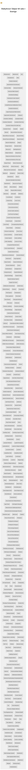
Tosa (20, 719)
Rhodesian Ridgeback (8, 592)
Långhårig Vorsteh (18, 453)
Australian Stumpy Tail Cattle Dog (13, 125)
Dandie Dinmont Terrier (13, 251)
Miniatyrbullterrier (19, 476)
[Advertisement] (14, 30)
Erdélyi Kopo (20, 285)
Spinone (6, 671)
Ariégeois (20, 115)
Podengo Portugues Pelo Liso (10, 565)
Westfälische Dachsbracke (9, 760)
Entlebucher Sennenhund (9, 285)
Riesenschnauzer (19, 592)
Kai (19, 412)
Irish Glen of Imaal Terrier (17, 378)
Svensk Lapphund (17, 698)
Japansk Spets (18, 405)
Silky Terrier (8, 647)
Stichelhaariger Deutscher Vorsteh (13, 681)
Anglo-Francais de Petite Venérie (13, 111)
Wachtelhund (9, 743)
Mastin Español (7, 473)
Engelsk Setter (18, 275)
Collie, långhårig (8, 241)
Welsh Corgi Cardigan (13, 746)
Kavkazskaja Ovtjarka (18, 415)
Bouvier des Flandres (17, 183)
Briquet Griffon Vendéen (16, 190)
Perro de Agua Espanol (13, 528)
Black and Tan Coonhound (9, 169)
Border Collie (20, 173)
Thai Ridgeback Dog (8, 712)
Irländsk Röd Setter (9, 388)
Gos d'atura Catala (8, 320)
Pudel (14, 582)
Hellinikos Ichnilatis (10, 367)
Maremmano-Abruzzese (10, 470)
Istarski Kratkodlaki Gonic (18, 395)
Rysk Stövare (19, 606)
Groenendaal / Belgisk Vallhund (13, 347)
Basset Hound (20, 139)
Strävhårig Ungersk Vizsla (13, 691)
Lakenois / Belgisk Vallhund (18, 446)
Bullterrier (21, 193)
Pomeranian (21, 572)
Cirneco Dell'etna (8, 234)
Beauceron (8, 149)
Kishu (19, 422)
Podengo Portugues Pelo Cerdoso (13, 562)
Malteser (20, 463)
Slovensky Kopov (8, 668)
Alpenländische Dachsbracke (13, 84)
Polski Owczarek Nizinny (16, 569)
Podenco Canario (8, 558)
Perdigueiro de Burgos (13, 521)
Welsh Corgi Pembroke (13, 749)
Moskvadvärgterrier (13, 480)
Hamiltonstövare (13, 360)
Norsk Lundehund (18, 494)
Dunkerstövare (9, 268)
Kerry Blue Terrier (17, 418)
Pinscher (8, 555)
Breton (20, 186)
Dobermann (8, 258)
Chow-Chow (19, 231)
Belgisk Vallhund (9, 152)
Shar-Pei (5, 640)
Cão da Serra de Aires (13, 207)
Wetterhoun (20, 760)
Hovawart (9, 374)
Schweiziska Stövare (8, 630)
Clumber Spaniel (18, 234)
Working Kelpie (16, 763)
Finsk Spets (18, 296)
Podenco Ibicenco (18, 558)
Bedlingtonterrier (17, 149)
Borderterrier (10, 176)
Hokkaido (19, 367)
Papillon (22, 514)
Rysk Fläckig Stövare (9, 606)
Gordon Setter (18, 316)
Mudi (21, 480)
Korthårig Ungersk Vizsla (18, 432)
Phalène (20, 552)
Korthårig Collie (6, 432)
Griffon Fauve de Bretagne (8, 343)
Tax (8, 705)
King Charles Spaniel (10, 422)
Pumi (11, 586)
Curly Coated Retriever (9, 248)
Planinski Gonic (16, 555)
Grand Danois (20, 326)
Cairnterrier (17, 197)
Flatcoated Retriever (17, 299)
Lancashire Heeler (10, 449)
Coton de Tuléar (18, 241)
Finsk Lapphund (9, 296)
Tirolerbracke (8, 719)
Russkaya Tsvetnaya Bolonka (9, 603)
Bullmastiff (13, 193)
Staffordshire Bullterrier (17, 674)
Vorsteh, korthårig (18, 736)
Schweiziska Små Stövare (17, 627)
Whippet (8, 763)
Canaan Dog (9, 200)
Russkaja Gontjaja (13, 599)
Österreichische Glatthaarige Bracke (13, 507)
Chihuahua (17, 227)
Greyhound (9, 337)
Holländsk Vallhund (19, 371)
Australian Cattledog (8, 118)
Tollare (15, 719)
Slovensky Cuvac (13, 661)
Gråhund (5, 323)
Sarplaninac (5, 620)
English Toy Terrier (13, 282)
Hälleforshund (18, 357)
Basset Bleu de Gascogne (8, 135)
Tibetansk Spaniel (8, 715)
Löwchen (13, 459)
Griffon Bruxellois (20, 340)
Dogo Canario (7, 262)
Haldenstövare (9, 357)
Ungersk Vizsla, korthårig (13, 726)
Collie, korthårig (18, 238)
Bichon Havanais (15, 166)
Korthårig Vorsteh (9, 436)
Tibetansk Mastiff (19, 712)
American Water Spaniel (13, 91)
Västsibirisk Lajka (8, 732)
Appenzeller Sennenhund (9, 115)
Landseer (19, 449)
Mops (5, 480)
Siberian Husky (20, 644)
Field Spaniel (9, 292)
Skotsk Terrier (9, 650)
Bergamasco (18, 152)
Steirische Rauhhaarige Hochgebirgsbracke (13, 678)
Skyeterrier (17, 650)
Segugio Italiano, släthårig (13, 633)
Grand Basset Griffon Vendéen (16, 323)
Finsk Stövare (7, 299)
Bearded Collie (18, 146)
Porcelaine (7, 575)
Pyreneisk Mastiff (7, 589)
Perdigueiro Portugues (13, 524)
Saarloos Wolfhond (19, 610)
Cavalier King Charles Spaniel (13, 217)
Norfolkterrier (8, 487)
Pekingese (19, 517)
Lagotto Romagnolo (19, 442)
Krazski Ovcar (18, 436)
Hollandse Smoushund (8, 371)
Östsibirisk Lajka (6, 514)
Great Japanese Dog (19, 333)
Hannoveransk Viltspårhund (10, 364)
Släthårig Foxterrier (13, 654)
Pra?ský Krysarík (6, 582)
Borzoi (17, 176)
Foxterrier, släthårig (7, 306)
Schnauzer (6, 627)
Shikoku (12, 644)
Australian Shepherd (7, 122)
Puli (6, 586)
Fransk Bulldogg (8, 309)
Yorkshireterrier (13, 766)
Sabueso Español (10, 613)
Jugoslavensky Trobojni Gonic (13, 408)
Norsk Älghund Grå (7, 490)
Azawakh (15, 128)
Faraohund (21, 289)
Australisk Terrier (6, 128)
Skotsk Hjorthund (17, 647)
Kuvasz (18, 439)
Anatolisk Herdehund (13, 108)
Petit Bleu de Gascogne (8, 548)
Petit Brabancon (19, 548)
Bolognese (12, 173)
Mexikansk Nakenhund (8, 476)
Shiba (22, 640)
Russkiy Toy (20, 603)
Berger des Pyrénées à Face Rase (13, 156)
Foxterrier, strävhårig (18, 306)
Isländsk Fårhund (6, 395)
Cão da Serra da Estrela (13, 204)
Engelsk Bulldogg (8, 275)
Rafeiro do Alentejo (18, 589)
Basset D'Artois (20, 135)
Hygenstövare (6, 378)
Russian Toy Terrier (17, 596)
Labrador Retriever (8, 442)
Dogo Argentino (17, 258)
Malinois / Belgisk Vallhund (10, 463)
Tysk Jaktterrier (9, 722)
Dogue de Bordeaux (17, 262)
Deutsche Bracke (20, 255)
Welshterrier (19, 753)
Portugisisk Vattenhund (17, 575)
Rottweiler (8, 596)
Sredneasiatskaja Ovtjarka (16, 671)
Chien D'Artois (9, 227)
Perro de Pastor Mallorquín (13, 531)
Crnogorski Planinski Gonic (13, 244)
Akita (18, 77)
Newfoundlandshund (9, 483)
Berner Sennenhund (17, 163)
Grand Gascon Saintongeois (13, 330)
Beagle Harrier (8, 146)
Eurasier (14, 289)
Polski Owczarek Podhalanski (9, 572)
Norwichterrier (13, 497)
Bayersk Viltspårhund (10, 142)
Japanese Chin (8, 405)
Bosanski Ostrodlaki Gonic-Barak (13, 180)
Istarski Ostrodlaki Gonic (8, 398)
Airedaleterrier (11, 77)
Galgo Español (18, 309)
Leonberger (17, 456)
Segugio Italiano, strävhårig (9, 637)
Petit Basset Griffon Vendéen (13, 545)
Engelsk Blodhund (18, 272)
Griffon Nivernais (20, 343)
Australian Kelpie (19, 118)
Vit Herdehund (18, 732)
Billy (22, 166)
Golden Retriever (8, 316)
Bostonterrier (7, 183)
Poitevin (6, 569)
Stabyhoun (7, 674)
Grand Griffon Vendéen (7, 333)
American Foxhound (18, 88)
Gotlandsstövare (18, 320)
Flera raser (9, 302)
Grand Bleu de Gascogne (8, 326)
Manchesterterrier (6, 466)
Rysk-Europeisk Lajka (7, 610)
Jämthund (19, 401)
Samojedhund (7, 616)
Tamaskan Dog (19, 702)
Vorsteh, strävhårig (18, 739)
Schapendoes (20, 620)
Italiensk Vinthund (20, 398)
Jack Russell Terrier (10, 401)
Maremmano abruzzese (18, 466)
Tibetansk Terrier (18, 715)
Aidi (22, 74)
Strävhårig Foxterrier (13, 685)
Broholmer (6, 193)
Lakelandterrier (6, 446)
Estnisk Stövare (6, 289)
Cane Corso (17, 200)
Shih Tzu (5, 644)
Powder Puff (18, 579)
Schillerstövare (9, 623)
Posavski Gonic (9, 579)
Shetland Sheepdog (14, 640)
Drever (19, 265)
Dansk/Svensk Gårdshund (8, 255)
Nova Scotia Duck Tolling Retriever (13, 500)
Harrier (20, 364)
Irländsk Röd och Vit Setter (13, 384)
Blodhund (5, 173)
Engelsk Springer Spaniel (13, 279)
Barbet (21, 128)
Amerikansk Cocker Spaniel (13, 98)
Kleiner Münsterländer (9, 425)
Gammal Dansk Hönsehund (13, 313)
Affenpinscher (7, 74)
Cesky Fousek (9, 221)
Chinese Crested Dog (9, 231)
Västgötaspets (20, 729)
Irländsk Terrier (19, 388)
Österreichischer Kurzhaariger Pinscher (13, 511)
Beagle (19, 142)
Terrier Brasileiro (15, 705)
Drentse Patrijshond (10, 265)
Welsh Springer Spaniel (9, 753)
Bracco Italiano (13, 186)
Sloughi (20, 657)
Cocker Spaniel (8, 238)
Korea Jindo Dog (17, 429)
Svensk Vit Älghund (8, 702)
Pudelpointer (21, 582)
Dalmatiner (19, 248)
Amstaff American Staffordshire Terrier (13, 105)
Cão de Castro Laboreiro (13, 210)
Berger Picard (7, 163)
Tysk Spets (18, 722)
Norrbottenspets (17, 487)
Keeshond (8, 418)
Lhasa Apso (5, 459)
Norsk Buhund (8, 494)
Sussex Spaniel (18, 695)
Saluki (18, 613)
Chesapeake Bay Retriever (17, 224)
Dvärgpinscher (18, 268)
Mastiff (19, 470)
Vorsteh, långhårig (8, 739)
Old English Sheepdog (17, 504)
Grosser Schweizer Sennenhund (13, 354)
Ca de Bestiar (9, 197)
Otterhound (15, 514)
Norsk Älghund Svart (18, 490)
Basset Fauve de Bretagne (8, 139)
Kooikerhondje (8, 429)
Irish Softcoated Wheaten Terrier (13, 381)
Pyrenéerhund (18, 586)
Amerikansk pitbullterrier (13, 101)
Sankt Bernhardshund (17, 616)
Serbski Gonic (20, 637)
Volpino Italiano (8, 736)
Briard (6, 190)
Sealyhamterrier (19, 630)
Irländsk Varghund (7, 391)
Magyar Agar (20, 459)
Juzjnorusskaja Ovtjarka (11, 412)
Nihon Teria (19, 483)
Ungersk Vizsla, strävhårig (8, 729)
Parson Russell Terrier (9, 517)
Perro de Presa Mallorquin (13, 534)
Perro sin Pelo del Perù (13, 538)
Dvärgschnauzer (7, 272)
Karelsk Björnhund (7, 415)
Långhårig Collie (7, 453)
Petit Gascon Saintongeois (10, 552)
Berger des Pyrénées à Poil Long (13, 159)
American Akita (7, 88)
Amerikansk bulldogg (13, 94)
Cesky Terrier (18, 221)
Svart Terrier (7, 698)
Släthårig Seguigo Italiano (10, 657)
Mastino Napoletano (18, 473)
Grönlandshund (7, 350)
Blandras (20, 169)
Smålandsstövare (18, 668)
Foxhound (17, 302)
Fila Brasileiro (17, 292)
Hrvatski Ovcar (17, 374)
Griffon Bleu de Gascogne (8, 340)
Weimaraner (17, 743)
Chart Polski (6, 224)
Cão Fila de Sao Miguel (13, 214)
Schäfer (12, 620)
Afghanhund (15, 74)
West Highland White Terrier (13, 756)
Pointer (21, 565)
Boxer (6, 186)
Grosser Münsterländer (18, 350)
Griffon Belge (17, 337)
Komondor (19, 425)
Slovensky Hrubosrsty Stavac (13, 664)
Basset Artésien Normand (16, 132)
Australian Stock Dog (19, 122)
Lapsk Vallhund (9, 456)
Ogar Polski (7, 504)
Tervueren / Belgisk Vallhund (13, 708)
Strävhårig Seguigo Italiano (13, 688)
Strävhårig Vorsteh (8, 695)
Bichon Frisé (5, 166)
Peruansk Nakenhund (13, 541)
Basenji (6, 132)
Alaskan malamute (13, 81)
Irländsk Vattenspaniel (18, 391)
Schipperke (17, 623)
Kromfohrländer (10, 439)
